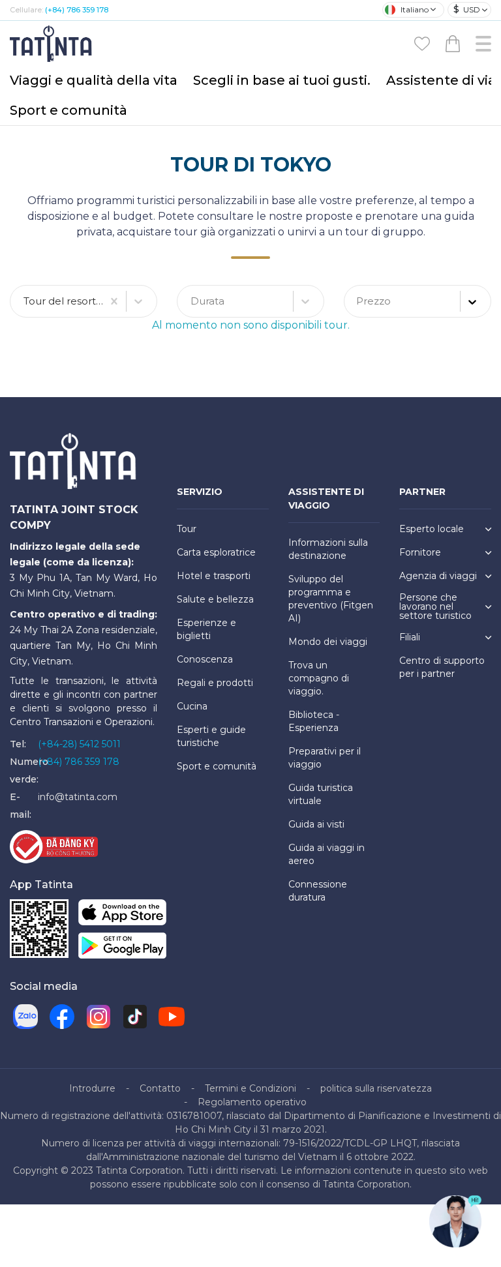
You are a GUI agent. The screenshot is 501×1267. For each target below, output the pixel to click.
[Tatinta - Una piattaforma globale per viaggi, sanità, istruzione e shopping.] (52, 43)
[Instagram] (98, 1016)
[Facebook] (62, 1016)
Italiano (415, 9)
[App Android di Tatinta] (122, 948)
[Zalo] (25, 1016)
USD (466, 9)
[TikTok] (135, 1016)
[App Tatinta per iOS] (122, 914)
